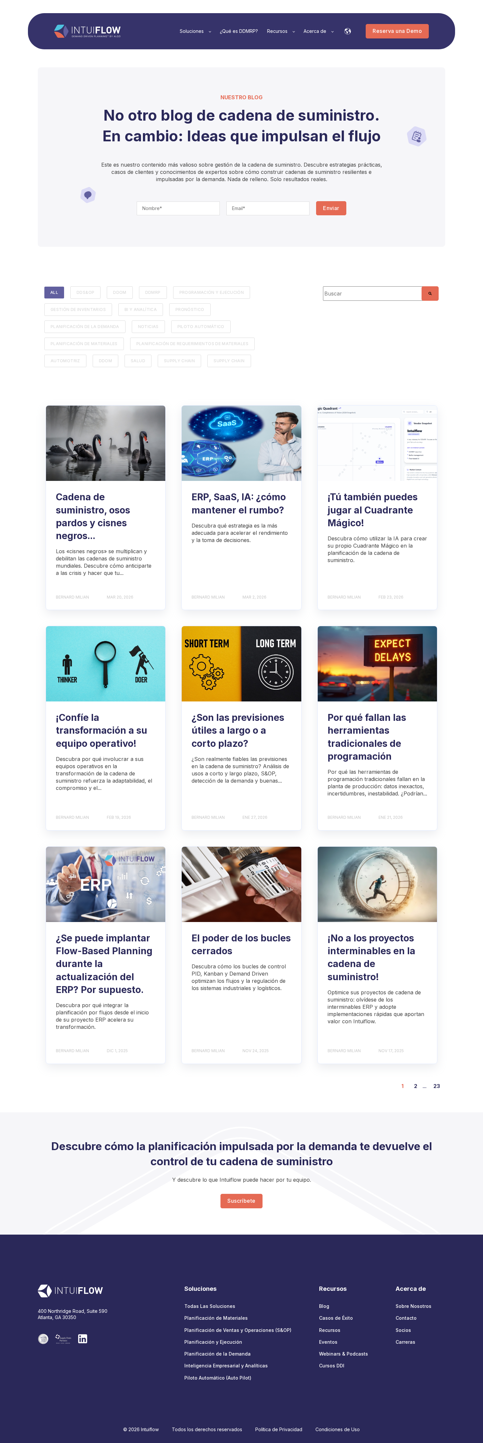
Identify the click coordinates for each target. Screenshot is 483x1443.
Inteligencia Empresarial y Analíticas (226, 1365)
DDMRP (153, 292)
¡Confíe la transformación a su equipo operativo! (101, 730)
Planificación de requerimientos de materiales (192, 343)
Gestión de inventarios (78, 309)
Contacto (406, 1318)
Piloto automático (200, 326)
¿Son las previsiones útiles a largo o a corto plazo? (238, 730)
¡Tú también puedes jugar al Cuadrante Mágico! (373, 509)
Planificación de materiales (84, 343)
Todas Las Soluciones (209, 1306)
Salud (138, 360)
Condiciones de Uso (337, 1429)
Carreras (405, 1342)
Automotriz (65, 360)
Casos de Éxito (336, 1318)
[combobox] (377, 293)
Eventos (328, 1342)
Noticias (148, 326)
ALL (54, 292)
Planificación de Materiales (216, 1318)
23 (436, 1086)
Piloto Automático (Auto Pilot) (217, 1378)
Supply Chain (179, 360)
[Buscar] (430, 293)
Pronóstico (189, 309)
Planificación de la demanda (85, 326)
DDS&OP (85, 292)
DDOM (119, 292)
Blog (324, 1306)
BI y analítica (141, 309)
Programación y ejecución (211, 292)
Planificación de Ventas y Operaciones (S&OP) (237, 1330)
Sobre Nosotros (413, 1306)
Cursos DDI (331, 1365)
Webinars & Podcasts (343, 1354)
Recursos (329, 1330)
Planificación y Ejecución (213, 1342)
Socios (403, 1330)
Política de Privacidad (278, 1429)
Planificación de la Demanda (217, 1354)
